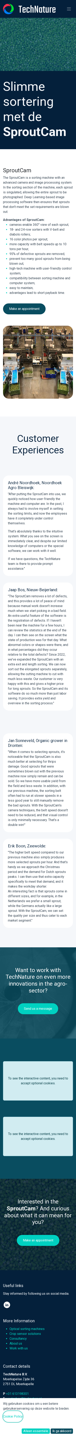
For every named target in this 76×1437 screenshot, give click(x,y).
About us (16, 1343)
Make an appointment (24, 309)
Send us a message (38, 1009)
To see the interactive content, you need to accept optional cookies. (38, 1080)
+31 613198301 (17, 1394)
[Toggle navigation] (69, 9)
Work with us (19, 1348)
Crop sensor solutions (25, 1334)
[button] (36, 1431)
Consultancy (18, 1339)
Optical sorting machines (27, 1329)
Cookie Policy (13, 1416)
